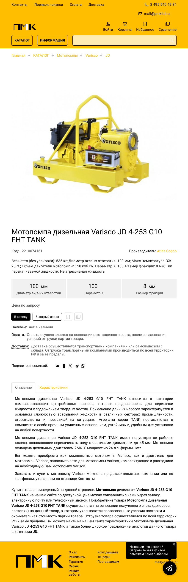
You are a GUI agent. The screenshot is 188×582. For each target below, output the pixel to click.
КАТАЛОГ (22, 40)
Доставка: (20, 346)
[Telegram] (77, 366)
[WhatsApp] (83, 366)
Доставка (96, 5)
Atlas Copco (167, 251)
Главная (18, 55)
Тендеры (103, 557)
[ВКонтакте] (57, 366)
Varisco (92, 55)
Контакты (19, 5)
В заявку (21, 317)
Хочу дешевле (107, 552)
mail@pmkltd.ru (157, 13)
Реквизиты (77, 557)
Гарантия (76, 561)
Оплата (76, 5)
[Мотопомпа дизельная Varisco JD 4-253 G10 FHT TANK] (94, 145)
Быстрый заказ (47, 317)
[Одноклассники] (64, 366)
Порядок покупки (48, 5)
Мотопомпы (67, 55)
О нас (73, 552)
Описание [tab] (23, 387)
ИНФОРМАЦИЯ (52, 40)
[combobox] (124, 40)
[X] (70, 366)
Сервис (74, 566)
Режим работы (74, 572)
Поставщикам (108, 561)
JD (107, 55)
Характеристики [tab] (53, 387)
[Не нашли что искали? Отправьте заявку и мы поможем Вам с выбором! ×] (170, 568)
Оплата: (18, 335)
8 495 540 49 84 (163, 4)
